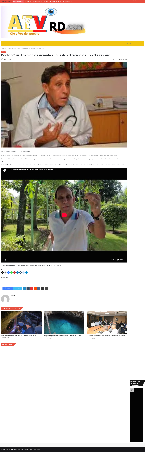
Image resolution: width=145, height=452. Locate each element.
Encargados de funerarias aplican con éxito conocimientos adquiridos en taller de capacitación (106, 336)
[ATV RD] (49, 22)
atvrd (5, 59)
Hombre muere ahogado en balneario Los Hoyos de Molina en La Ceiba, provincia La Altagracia (62, 336)
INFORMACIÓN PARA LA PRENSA (32, 1)
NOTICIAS (7, 48)
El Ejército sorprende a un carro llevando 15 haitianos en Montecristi (18, 335)
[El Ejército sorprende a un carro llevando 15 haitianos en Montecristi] (21, 322)
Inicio (3, 48)
